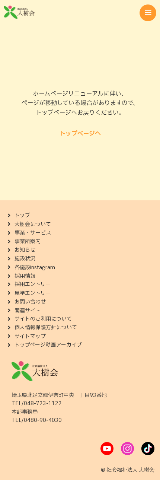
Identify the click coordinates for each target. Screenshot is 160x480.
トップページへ (80, 133)
